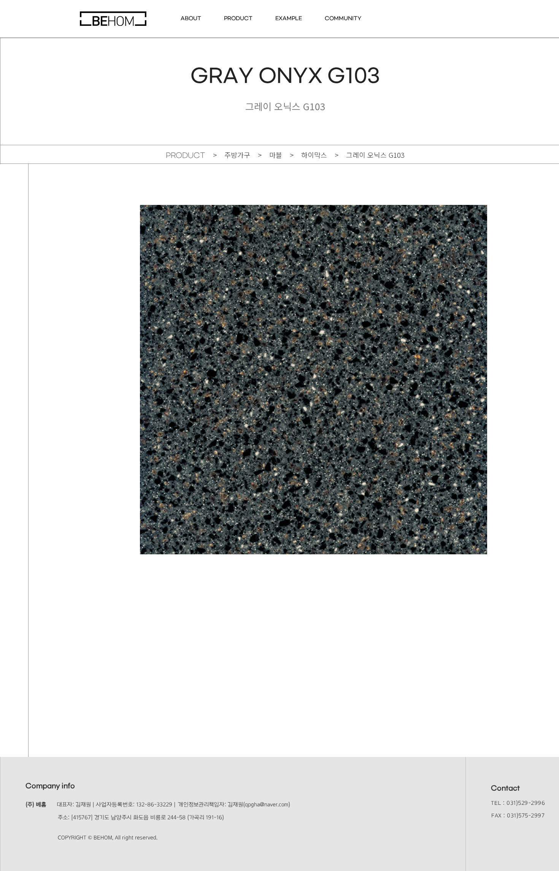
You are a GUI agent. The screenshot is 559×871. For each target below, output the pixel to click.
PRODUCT (238, 18)
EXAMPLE (288, 18)
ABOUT (191, 18)
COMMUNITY (343, 18)
